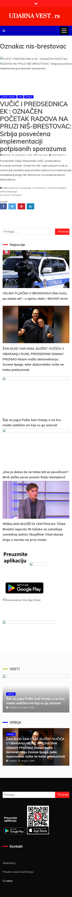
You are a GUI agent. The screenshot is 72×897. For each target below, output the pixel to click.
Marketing (9, 863)
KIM (20, 96)
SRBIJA (28, 96)
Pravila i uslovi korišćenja (18, 871)
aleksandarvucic (11, 188)
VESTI (15, 669)
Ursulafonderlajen (57, 188)
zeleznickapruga (8, 191)
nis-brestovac (39, 188)
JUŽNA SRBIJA (8, 96)
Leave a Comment (12, 195)
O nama (7, 880)
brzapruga (25, 188)
